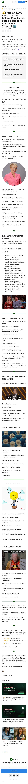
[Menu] (26, 2)
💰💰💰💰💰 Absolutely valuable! (12, 638)
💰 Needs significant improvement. (12, 643)
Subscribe (21, 2)
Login (15, 2)
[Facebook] (14, 775)
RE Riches (4, 6)
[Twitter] (10, 775)
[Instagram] (17, 775)
